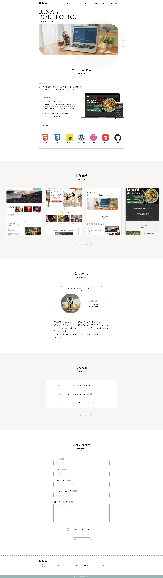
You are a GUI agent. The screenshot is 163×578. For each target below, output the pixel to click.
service (77, 3)
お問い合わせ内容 (62, 502)
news (105, 3)
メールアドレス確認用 (64, 491)
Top (68, 3)
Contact (114, 3)
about (96, 3)
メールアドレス (62, 480)
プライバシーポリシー (78, 529)
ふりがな (59, 469)
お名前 (58, 459)
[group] (22, 211)
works (86, 3)
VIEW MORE (78, 244)
